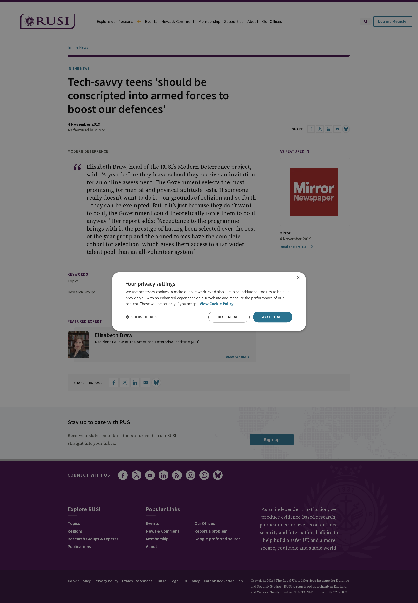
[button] (141, 317)
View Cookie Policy (217, 303)
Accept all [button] (272, 316)
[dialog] (209, 301)
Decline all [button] (229, 316)
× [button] (298, 278)
